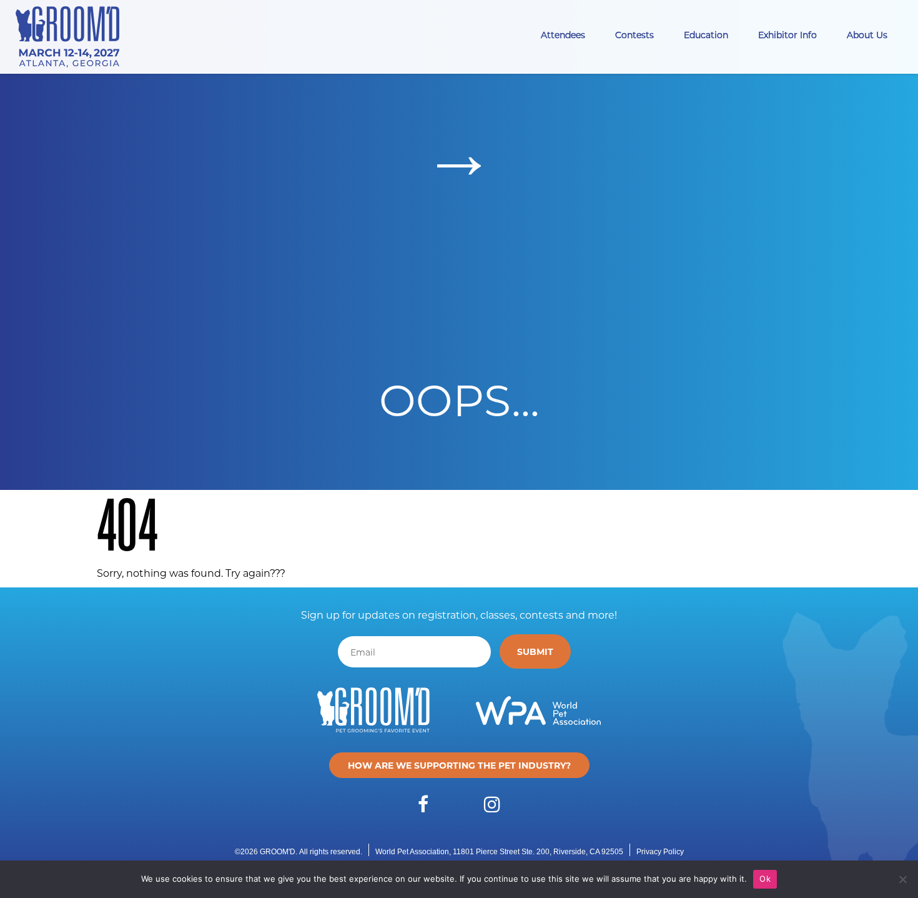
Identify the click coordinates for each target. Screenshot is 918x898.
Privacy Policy (660, 851)
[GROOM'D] (72, 36)
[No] (902, 879)
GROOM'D (277, 851)
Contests (634, 35)
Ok (765, 879)
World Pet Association (412, 851)
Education (706, 35)
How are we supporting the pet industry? (459, 765)
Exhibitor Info (787, 35)
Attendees (563, 35)
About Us (867, 35)
